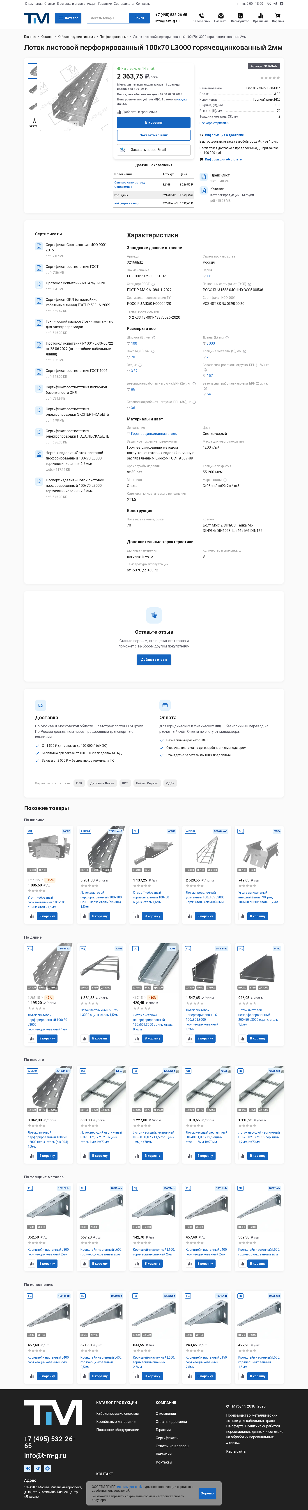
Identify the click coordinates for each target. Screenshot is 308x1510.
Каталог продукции (116, 1403)
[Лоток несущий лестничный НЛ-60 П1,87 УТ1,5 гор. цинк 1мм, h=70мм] (154, 1115)
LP (209, 276)
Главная (30, 37)
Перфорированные (114, 37)
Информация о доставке (224, 135)
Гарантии (105, 3)
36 (133, 408)
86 (133, 389)
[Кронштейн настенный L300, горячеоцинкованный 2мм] (48, 1227)
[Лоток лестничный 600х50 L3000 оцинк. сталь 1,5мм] (101, 994)
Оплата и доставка (171, 1422)
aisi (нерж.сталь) (126, 203)
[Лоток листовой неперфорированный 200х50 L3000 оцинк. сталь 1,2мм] (259, 994)
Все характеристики (214, 123)
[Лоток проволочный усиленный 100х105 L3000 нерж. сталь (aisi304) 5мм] (206, 875)
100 (134, 343)
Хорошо (207, 1493)
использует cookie (130, 1487)
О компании (34, 3)
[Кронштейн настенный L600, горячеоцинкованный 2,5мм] (154, 1337)
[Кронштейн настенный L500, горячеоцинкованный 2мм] (259, 1227)
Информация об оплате (223, 159)
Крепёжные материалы (116, 1422)
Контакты (143, 3)
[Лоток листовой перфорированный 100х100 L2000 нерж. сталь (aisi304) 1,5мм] (101, 875)
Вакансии (164, 1454)
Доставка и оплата (71, 3)
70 (133, 357)
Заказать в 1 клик (154, 135)
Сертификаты (124, 3)
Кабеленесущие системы (76, 37)
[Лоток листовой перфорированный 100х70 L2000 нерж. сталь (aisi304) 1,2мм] (48, 1115)
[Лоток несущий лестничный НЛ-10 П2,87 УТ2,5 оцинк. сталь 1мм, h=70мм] (101, 1115)
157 (210, 375)
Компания (166, 1403)
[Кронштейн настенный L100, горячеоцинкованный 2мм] (154, 1227)
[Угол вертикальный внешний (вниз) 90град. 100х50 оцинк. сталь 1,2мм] (259, 875)
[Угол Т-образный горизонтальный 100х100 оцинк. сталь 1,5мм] (48, 875)
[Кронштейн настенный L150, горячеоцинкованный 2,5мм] (206, 1337)
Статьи (49, 3)
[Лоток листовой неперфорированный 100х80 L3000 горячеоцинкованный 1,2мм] (206, 994)
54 (209, 394)
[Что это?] (153, 284)
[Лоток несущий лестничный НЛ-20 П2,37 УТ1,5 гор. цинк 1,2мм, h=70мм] (259, 1115)
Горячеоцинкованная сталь (154, 433)
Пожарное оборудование (117, 1430)
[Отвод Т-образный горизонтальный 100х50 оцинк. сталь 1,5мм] (154, 875)
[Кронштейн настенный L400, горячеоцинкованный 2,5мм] (101, 1337)
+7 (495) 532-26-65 (171, 15)
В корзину (154, 122)
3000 (211, 343)
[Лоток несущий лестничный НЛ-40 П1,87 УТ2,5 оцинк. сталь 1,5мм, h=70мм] (206, 1115)
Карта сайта (236, 1451)
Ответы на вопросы (172, 1446)
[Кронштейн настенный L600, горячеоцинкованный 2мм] (101, 1227)
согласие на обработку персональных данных (254, 1437)
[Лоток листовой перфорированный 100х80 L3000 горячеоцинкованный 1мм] (48, 994)
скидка (182, 99)
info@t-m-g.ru (167, 21)
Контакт (104, 1474)
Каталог (71, 18)
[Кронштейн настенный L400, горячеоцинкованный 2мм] (206, 1227)
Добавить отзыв (154, 659)
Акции (92, 3)
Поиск (139, 18)
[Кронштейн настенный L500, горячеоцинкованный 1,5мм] (259, 1337)
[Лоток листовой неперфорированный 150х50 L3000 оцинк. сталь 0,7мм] (154, 994)
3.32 (134, 371)
